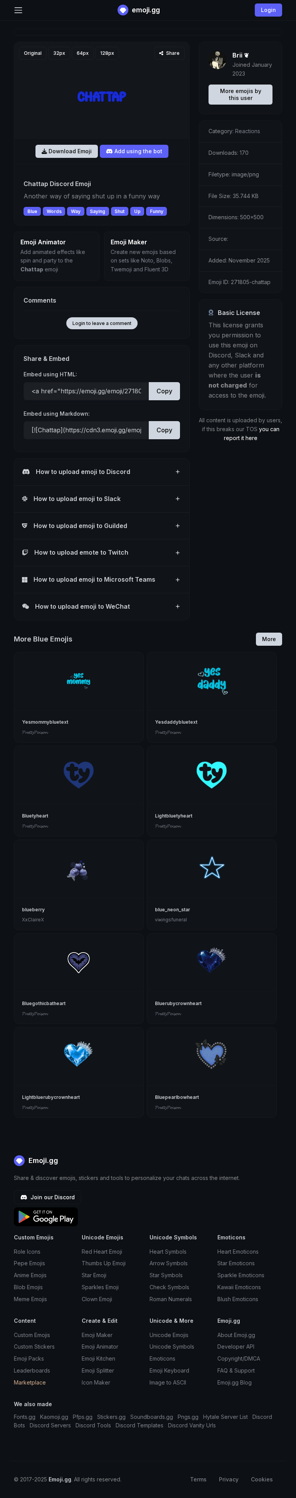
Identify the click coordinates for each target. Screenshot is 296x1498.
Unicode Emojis (169, 1335)
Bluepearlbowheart (177, 1097)
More (269, 639)
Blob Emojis (28, 1287)
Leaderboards (32, 1370)
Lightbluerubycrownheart (51, 1097)
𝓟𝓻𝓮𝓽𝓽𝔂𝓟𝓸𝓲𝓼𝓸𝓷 (34, 732)
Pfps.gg (82, 1416)
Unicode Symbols (172, 1346)
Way (76, 211)
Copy (164, 391)
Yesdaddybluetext (176, 722)
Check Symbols (169, 1287)
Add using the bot (137, 151)
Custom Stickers (34, 1346)
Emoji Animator (100, 1346)
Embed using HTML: (50, 374)
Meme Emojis (30, 1299)
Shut (119, 211)
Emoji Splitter (98, 1370)
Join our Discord (52, 1197)
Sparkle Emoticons (240, 1275)
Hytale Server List (225, 1416)
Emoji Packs (29, 1358)
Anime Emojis (30, 1275)
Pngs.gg (188, 1416)
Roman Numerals (171, 1299)
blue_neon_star (172, 909)
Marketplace (30, 1382)
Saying (97, 211)
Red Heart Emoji (102, 1251)
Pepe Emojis (29, 1263)
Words (54, 211)
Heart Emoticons (238, 1251)
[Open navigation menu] (18, 10)
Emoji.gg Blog (234, 1382)
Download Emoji (69, 151)
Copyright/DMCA (238, 1358)
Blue (32, 211)
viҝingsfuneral (171, 919)
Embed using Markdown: (57, 413)
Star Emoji (94, 1275)
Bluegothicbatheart (44, 1003)
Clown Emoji (97, 1299)
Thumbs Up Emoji (104, 1263)
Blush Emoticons (237, 1299)
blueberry (33, 909)
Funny (156, 211)
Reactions (247, 131)
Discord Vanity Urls (192, 1425)
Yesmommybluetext (45, 722)
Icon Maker (96, 1382)
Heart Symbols (168, 1251)
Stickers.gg (111, 1416)
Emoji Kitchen (98, 1358)
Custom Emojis (32, 1335)
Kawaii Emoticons (239, 1287)
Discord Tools (93, 1425)
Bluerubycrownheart (178, 1003)
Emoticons (162, 1358)
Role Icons (27, 1251)
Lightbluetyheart (173, 816)
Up (137, 211)
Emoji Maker (97, 1335)
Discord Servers (50, 1425)
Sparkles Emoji (100, 1287)
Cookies (262, 1479)
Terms (198, 1479)
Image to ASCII (168, 1382)
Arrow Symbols (169, 1263)
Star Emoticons (236, 1263)
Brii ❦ (240, 55)
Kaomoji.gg (54, 1416)
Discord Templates (139, 1425)
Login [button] (268, 10)
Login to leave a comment (101, 323)
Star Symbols (166, 1275)
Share (172, 53)
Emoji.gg (42, 1160)
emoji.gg (145, 10)
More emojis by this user (240, 94)
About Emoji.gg (236, 1335)
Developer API (235, 1346)
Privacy (229, 1479)
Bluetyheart (35, 816)
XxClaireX (33, 919)
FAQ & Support (236, 1370)
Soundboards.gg (151, 1416)
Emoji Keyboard (169, 1370)
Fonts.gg (24, 1416)
